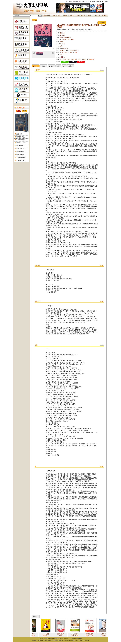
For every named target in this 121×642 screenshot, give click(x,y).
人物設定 (84, 59)
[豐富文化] (21, 92)
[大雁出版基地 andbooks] (34, 12)
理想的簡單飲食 (20, 154)
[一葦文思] (21, 96)
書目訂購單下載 (81, 15)
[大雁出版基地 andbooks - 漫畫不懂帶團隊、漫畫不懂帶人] (80, 12)
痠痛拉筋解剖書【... (21, 148)
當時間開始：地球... (21, 160)
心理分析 (63, 59)
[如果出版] (21, 23)
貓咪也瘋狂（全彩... (21, 143)
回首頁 (106, 1)
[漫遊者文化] (21, 35)
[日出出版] (21, 63)
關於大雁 (97, 15)
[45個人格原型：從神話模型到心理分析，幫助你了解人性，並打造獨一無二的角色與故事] (53, 49)
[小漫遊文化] (21, 102)
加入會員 (76, 1)
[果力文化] (21, 74)
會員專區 (72, 15)
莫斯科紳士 (19, 134)
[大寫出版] (21, 46)
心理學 (68, 59)
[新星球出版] (21, 52)
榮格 (76, 59)
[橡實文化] (21, 29)
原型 (79, 59)
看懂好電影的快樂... (21, 157)
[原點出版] (21, 40)
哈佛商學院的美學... (21, 140)
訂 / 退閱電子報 (84, 1)
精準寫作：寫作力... (21, 137)
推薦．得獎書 (56, 15)
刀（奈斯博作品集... (21, 151)
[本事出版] (21, 86)
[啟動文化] (21, 57)
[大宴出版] (21, 69)
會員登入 (70, 1)
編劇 (72, 59)
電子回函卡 (92, 1)
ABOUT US (100, 1)
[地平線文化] (21, 80)
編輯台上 (90, 15)
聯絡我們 (104, 15)
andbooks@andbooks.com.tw (71, 640)
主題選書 (65, 15)
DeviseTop (86, 640)
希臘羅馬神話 (90, 59)
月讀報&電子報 (46, 15)
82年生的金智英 (20, 146)
